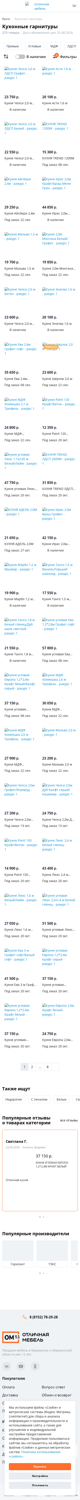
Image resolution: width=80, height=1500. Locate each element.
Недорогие (13, 1099)
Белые (61, 1099)
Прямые (12, 46)
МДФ (54, 46)
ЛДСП (71, 46)
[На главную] (25, 1337)
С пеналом (39, 1099)
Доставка (10, 1395)
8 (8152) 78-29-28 (44, 1317)
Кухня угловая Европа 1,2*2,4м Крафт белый (52, 1164)
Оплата (8, 1387)
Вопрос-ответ (53, 1387)
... (40, 1067)
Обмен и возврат (56, 1395)
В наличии (36, 56)
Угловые (34, 46)
